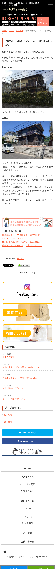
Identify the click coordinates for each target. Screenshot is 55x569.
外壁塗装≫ (7, 235)
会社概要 (27, 533)
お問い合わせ (27, 541)
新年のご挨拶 (8, 355)
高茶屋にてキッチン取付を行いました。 (20, 376)
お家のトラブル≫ (34, 245)
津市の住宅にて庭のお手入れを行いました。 (22, 366)
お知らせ (8, 415)
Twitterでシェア (28, 432)
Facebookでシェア (28, 441)
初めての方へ (27, 477)
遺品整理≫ (35, 235)
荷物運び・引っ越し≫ (12, 245)
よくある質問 (28, 484)
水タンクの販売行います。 (14, 397)
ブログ (11, 31)
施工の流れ (28, 491)
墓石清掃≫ (35, 242)
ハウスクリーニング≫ (12, 238)
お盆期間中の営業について (14, 386)
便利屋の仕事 (27, 501)
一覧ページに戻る (27, 272)
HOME (4, 31)
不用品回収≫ (21, 235)
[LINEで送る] (24, 265)
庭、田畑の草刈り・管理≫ (15, 242)
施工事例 (19, 31)
